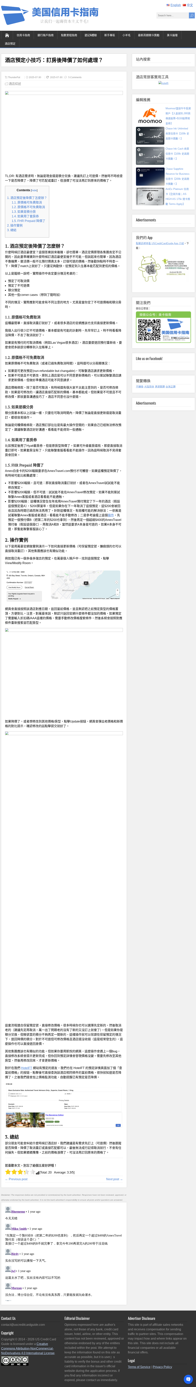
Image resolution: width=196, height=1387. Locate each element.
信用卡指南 (23, 35)
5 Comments (75, 77)
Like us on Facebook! (149, 358)
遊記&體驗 (91, 35)
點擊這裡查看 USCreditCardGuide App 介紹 (160, 243)
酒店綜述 (15, 83)
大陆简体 (149, 386)
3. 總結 (11, 230)
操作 (111, 515)
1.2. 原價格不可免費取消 (28, 207)
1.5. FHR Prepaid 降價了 (28, 221)
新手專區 (109, 35)
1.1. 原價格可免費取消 (27, 202)
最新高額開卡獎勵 (148, 35)
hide (34, 190)
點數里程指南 (69, 35)
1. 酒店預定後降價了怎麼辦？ (27, 197)
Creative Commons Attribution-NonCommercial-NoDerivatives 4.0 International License (28, 1348)
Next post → (114, 1179)
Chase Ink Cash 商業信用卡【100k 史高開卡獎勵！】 (177, 153)
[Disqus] (64, 1253)
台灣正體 (171, 386)
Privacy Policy (162, 1367)
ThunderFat (14, 77)
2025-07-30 (35, 77)
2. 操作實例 (15, 225)
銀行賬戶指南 (46, 35)
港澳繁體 (160, 386)
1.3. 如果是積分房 (24, 211)
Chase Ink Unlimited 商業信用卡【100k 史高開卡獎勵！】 (177, 133)
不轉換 (139, 386)
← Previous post (16, 1179)
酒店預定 (10, 43)
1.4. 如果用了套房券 (25, 216)
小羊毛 (126, 35)
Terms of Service (139, 1367)
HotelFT (26, 1068)
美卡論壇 (172, 35)
